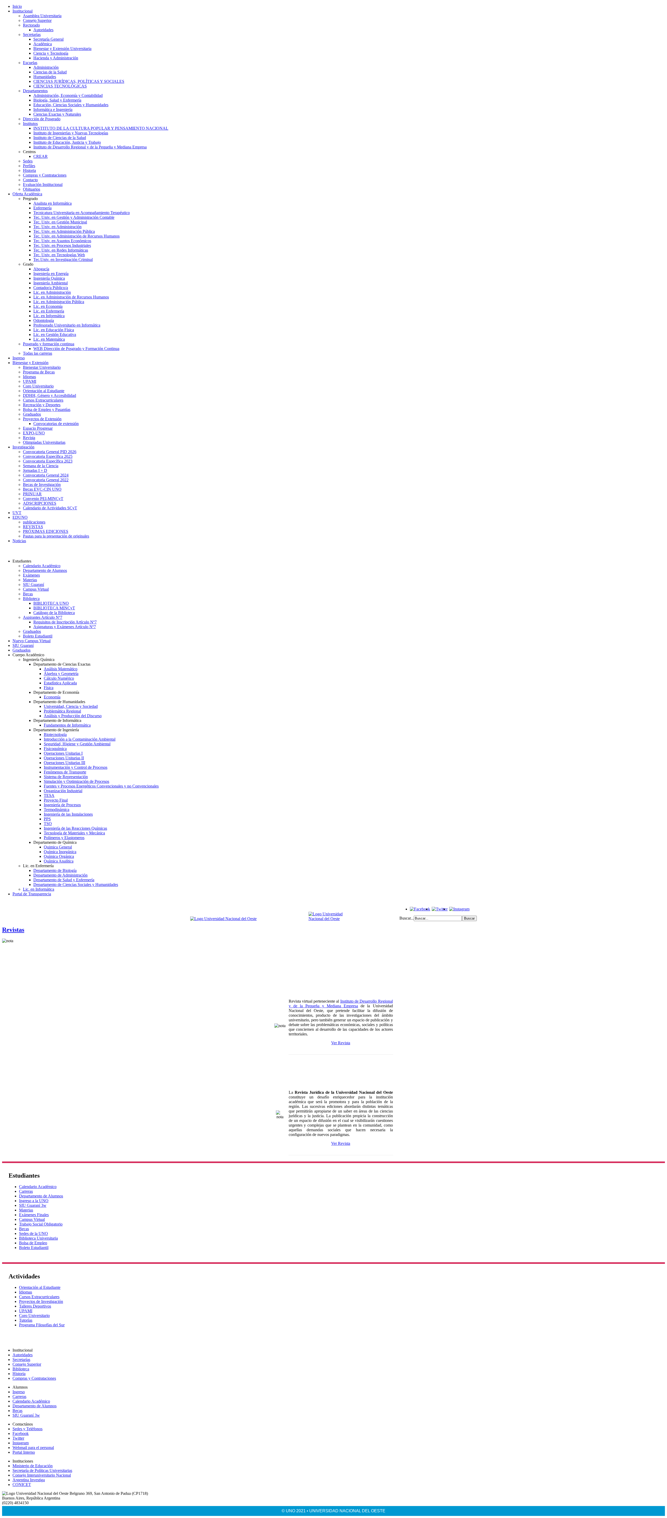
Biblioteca (31, 598)
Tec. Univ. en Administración (57, 226)
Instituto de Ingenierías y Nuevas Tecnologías (70, 133)
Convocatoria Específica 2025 (47, 456)
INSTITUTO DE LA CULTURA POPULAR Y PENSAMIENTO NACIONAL (100, 128)
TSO (48, 823)
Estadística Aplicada (60, 683)
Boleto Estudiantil (37, 636)
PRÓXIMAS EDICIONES (45, 531)
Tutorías (25, 1320)
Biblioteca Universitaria (38, 1238)
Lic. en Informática (49, 316)
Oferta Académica (27, 194)
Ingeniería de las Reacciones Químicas (75, 828)
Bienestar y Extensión (30, 362)
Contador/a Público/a (50, 287)
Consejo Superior (37, 20)
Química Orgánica (59, 856)
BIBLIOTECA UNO (51, 603)
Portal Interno (24, 1452)
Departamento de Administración (60, 875)
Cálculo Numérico (59, 678)
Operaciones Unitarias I (63, 753)
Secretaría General (48, 39)
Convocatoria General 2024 (46, 475)
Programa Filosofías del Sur (42, 1325)
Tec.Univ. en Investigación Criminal (63, 259)
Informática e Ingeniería (52, 109)
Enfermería (42, 208)
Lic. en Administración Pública (58, 301)
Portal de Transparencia (32, 894)
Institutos (30, 123)
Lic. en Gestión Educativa (54, 334)
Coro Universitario (38, 386)
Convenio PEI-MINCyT (43, 498)
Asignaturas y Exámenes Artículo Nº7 (64, 626)
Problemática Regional (62, 711)
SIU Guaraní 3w (32, 1205)
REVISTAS (33, 526)
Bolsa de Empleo (33, 1243)
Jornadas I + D (35, 470)
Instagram (21, 1443)
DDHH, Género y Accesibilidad (49, 395)
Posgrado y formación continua (48, 344)
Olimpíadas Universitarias (44, 442)
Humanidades (44, 76)
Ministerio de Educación (33, 1466)
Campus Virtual (36, 589)
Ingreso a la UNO (33, 1200)
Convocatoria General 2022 (46, 480)
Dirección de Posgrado (41, 119)
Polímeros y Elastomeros (64, 837)
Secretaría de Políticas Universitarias (42, 1470)
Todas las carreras (37, 353)
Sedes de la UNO (33, 1233)
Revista (29, 437)
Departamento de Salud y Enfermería (63, 880)
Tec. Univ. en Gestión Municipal (60, 222)
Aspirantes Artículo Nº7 (42, 617)
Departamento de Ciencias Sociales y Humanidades (75, 884)
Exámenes (31, 575)
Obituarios (31, 189)
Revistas (13, 929)
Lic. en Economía (48, 306)
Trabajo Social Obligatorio (41, 1224)
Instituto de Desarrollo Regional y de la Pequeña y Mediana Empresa (90, 147)
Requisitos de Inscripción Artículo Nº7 (65, 622)
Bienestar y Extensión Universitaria (62, 48)
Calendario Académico (41, 566)
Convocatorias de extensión (56, 423)
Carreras (26, 1191)
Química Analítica (58, 861)
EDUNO (20, 517)
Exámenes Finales (34, 1215)
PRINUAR (32, 494)
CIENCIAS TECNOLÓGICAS (60, 86)
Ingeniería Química (49, 278)
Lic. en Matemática (49, 339)
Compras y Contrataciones (44, 175)
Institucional (23, 11)
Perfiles (29, 166)
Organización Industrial (63, 791)
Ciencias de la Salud (50, 72)
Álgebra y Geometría (61, 673)
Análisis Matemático (60, 669)
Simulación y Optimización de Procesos (76, 781)
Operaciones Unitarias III (64, 762)
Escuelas (30, 62)
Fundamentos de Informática (67, 725)
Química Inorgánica (60, 851)
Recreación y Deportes (41, 405)
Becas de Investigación (42, 484)
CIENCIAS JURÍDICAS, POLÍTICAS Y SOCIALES (78, 81)
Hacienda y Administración (55, 58)
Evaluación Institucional (43, 184)
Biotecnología (55, 734)
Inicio (17, 6)
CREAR (40, 156)
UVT (17, 512)
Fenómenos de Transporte (65, 772)
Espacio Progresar (38, 428)
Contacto (30, 180)
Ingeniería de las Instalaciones (68, 814)
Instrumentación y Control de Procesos (75, 767)
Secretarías (32, 34)
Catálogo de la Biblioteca (54, 612)
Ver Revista (340, 1043)
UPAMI (29, 381)
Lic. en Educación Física (53, 330)
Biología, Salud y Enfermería (57, 100)
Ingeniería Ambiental (50, 283)
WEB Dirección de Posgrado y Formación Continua (76, 348)
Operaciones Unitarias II (64, 758)
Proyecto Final (56, 800)
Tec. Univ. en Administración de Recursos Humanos (76, 236)
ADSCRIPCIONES (39, 503)
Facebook (21, 1433)
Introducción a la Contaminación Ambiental (79, 739)
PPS (47, 819)
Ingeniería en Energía (51, 273)
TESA (49, 795)
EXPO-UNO (34, 433)
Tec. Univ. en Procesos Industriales (62, 245)
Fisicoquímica (55, 748)
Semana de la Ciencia (40, 466)
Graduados (32, 414)
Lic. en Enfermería (48, 311)
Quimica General (58, 847)
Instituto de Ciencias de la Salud (59, 137)
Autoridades (43, 30)
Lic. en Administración (52, 292)
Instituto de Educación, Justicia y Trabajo (67, 142)
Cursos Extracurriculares (43, 400)
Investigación (23, 447)
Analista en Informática (52, 203)
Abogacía (41, 269)
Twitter (18, 1438)
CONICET (22, 1484)
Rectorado (31, 25)
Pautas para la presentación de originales (56, 536)
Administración (46, 67)
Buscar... (406, 918)
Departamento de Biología (55, 870)
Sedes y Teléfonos (27, 1429)
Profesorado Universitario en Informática (66, 325)
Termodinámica (56, 809)
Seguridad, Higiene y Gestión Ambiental (77, 744)
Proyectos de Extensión (42, 419)
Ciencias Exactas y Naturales (57, 114)
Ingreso (19, 358)
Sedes (28, 161)
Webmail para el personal (33, 1447)
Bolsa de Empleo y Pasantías (46, 409)
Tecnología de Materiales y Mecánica (74, 833)
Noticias (19, 541)
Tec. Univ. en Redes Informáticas (60, 250)
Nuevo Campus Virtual (32, 641)
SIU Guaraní (33, 584)
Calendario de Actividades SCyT (50, 508)
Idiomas (29, 376)
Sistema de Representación (66, 776)
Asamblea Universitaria (42, 16)
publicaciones (34, 522)
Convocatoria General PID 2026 (49, 451)
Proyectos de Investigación (41, 1301)
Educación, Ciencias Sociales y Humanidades (70, 105)
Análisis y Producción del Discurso (73, 716)
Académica (42, 44)
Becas (28, 594)
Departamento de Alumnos (45, 570)
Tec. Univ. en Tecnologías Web (59, 255)
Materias (30, 580)
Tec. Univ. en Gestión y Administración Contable (73, 217)
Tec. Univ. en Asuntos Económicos (62, 241)
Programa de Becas (39, 372)
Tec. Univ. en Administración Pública (64, 231)
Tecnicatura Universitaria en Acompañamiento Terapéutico (81, 212)
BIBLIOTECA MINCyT (54, 608)
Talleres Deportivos (35, 1306)
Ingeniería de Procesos (62, 805)
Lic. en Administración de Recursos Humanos (71, 297)
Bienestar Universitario (42, 367)
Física (48, 687)
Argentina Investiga (29, 1480)
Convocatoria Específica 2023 (47, 461)
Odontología (43, 320)
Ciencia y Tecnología (50, 53)
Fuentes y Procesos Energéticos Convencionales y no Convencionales (101, 786)
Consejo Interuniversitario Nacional (42, 1475)
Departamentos (35, 91)
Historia (29, 170)
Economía (52, 697)
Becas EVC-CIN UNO (42, 489)
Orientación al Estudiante (43, 391)
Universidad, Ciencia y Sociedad (71, 706)
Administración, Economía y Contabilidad (68, 95)
